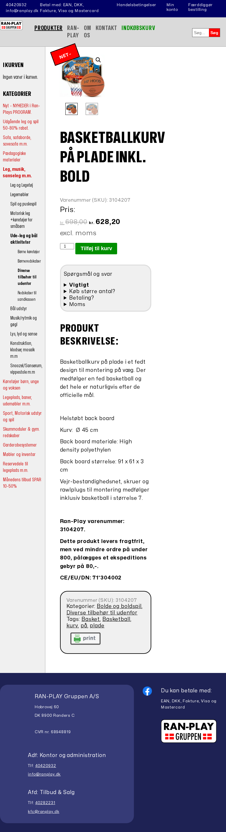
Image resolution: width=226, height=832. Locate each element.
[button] (98, 60)
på (84, 625)
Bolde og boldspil (119, 606)
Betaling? (81, 297)
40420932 (16, 5)
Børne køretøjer (29, 252)
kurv (72, 625)
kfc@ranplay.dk (43, 811)
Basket (91, 619)
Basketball (116, 619)
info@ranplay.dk (22, 11)
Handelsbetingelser (136, 5)
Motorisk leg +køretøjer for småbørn (21, 220)
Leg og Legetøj (21, 185)
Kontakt (106, 28)
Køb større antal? (92, 291)
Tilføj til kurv (96, 248)
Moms (77, 304)
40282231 (45, 803)
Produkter (48, 28)
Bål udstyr (18, 308)
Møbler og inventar (19, 454)
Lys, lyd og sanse (23, 334)
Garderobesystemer (20, 444)
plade (97, 625)
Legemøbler (19, 194)
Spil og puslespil (23, 204)
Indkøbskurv (138, 28)
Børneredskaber (29, 261)
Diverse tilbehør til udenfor (27, 277)
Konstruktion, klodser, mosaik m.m (22, 350)
